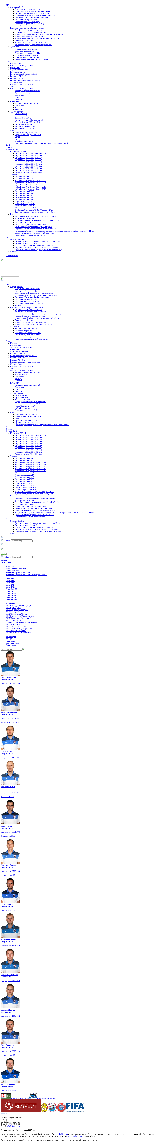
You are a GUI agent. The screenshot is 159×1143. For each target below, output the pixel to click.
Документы (14, 47)
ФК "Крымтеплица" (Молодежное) (20, 616)
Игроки (9, 147)
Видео (17, 137)
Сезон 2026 (10, 579)
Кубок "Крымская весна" (25, 124)
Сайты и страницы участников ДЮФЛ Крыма (33, 227)
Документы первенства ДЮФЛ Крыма (30, 225)
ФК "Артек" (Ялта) (13, 608)
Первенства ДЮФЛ (18, 151)
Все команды (11, 603)
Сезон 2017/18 (11, 597)
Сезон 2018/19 (11, 595)
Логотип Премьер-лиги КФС (26, 20)
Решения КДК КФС (18, 76)
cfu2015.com (6, 562)
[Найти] (23, 649)
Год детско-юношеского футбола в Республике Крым (36, 229)
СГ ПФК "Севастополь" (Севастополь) (21, 622)
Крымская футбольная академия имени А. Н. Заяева (35, 216)
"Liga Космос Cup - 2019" (25, 204)
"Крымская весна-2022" (24, 191)
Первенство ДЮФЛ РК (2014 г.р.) (28, 164)
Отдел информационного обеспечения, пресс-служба (36, 15)
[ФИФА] (75, 1111)
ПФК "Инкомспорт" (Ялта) (16, 614)
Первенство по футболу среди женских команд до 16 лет (37, 241)
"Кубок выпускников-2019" (26, 206)
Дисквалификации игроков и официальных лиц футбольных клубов (42, 143)
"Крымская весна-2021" (24, 193)
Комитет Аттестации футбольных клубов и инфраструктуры (39, 34)
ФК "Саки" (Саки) (13, 624)
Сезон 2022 (10, 587)
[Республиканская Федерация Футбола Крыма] (44, 1111)
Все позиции (11, 637)
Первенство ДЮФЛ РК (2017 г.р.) (28, 170)
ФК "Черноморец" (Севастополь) (19, 633)
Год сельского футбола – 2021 (26, 133)
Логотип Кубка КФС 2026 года (27, 22)
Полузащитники (12, 643)
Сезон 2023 (10, 585)
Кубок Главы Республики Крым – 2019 (30, 187)
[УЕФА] (61, 1111)
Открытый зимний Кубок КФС (27, 122)
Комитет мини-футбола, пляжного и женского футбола (37, 38)
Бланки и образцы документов (27, 57)
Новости (9, 61)
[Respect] (21, 1111)
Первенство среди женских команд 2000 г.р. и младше (36, 248)
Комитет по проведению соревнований (30, 43)
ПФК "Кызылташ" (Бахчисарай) (18, 618)
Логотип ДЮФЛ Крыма (24, 222)
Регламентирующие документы (27, 55)
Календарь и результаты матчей (27, 91)
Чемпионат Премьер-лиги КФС (22, 66)
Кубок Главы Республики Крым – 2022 (30, 181)
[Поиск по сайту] (2, 538)
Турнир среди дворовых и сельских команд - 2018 (35, 212)
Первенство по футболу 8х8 (26, 243)
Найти (8, 541)
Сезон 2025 (10, 581)
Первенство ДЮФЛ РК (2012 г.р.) (28, 160)
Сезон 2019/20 (11, 593)
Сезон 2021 (10, 591)
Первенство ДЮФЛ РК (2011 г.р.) (28, 158)
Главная (9, 3)
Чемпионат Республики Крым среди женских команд (36, 245)
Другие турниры (17, 112)
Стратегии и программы (24, 51)
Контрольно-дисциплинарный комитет (30, 32)
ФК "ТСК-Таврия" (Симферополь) (19, 629)
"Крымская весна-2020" (24, 195)
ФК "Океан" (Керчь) (14, 620)
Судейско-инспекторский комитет (28, 30)
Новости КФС (16, 64)
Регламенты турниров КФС (26, 128)
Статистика (19, 95)
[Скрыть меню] (2, 554)
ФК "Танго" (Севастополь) (16, 631)
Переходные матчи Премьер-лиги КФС (30, 120)
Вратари (9, 639)
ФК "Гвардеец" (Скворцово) (17, 610)
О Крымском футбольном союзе (27, 9)
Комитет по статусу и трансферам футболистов (33, 45)
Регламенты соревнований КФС (28, 53)
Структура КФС (16, 7)
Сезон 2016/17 (11, 599)
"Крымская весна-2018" (24, 199)
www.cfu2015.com (61, 1134)
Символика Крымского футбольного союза (32, 17)
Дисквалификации (17, 82)
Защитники (10, 641)
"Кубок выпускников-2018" (26, 208)
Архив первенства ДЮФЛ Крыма (28, 172)
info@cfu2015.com (14, 1126)
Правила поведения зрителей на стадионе (31, 59)
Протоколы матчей (17, 72)
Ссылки (13, 130)
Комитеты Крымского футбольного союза (27, 28)
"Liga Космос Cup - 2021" (25, 202)
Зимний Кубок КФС (23, 118)
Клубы (8, 145)
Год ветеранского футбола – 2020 (28, 135)
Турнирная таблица (22, 93)
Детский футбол (12, 149)
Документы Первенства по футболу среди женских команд (38, 250)
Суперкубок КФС (22, 116)
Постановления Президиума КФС (23, 74)
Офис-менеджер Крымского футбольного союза (34, 13)
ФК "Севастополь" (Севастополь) (19, 626)
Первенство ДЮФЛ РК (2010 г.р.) (28, 156)
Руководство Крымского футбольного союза (32, 11)
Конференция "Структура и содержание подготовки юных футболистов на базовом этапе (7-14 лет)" (55, 231)
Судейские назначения (19, 70)
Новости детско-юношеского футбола (30, 235)
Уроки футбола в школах (25, 218)
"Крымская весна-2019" (24, 197)
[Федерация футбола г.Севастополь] (52, 1111)
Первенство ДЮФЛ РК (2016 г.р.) (28, 168)
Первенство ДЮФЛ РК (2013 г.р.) (28, 162)
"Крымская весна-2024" (24, 176)
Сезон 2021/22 (11, 589)
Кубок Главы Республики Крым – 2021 (30, 183)
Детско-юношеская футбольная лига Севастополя (34, 233)
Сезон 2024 (10, 583)
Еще (12, 214)
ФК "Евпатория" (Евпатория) (17, 612)
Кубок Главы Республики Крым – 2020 (30, 185)
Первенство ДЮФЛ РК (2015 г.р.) (28, 166)
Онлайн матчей (21, 114)
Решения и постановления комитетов (25, 80)
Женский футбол (17, 239)
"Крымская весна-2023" (24, 179)
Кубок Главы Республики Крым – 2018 (30, 189)
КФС (8, 5)
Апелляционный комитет (25, 40)
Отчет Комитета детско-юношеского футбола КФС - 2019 (37, 220)
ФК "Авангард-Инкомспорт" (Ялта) (20, 606)
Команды (18, 97)
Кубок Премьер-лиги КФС (25, 126)
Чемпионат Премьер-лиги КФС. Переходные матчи (26, 575)
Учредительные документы (26, 49)
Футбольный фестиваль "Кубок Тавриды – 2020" (34, 210)
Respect (18, 26)
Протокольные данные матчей (27, 139)
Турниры (9, 87)
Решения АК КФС (17, 78)
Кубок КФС (15, 68)
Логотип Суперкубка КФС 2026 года (29, 24)
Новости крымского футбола (21, 84)
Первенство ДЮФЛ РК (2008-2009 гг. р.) (31, 153)
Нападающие (11, 645)
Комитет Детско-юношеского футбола (30, 36)
